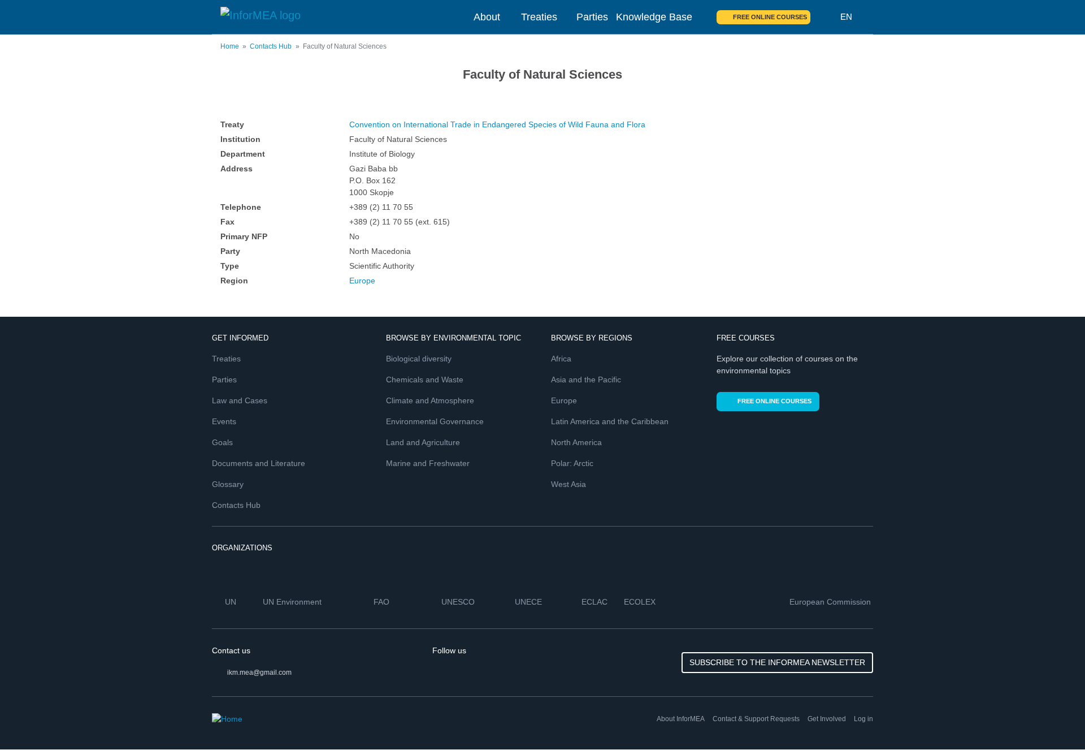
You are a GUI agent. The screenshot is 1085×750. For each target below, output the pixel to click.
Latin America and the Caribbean (610, 421)
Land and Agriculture (423, 442)
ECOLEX (641, 601)
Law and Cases (239, 400)
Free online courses (770, 17)
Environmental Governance (435, 421)
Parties (592, 17)
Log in (863, 719)
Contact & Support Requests (756, 719)
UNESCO (459, 601)
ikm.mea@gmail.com (259, 672)
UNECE (529, 601)
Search (825, 16)
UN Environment (293, 601)
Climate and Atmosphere (430, 400)
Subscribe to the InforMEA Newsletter (777, 662)
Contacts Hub (271, 46)
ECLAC (595, 601)
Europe (362, 280)
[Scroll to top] (1052, 717)
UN (231, 601)
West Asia (568, 484)
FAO (383, 601)
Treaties (539, 17)
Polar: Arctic (572, 463)
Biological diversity (419, 358)
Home (229, 46)
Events (224, 421)
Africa (561, 358)
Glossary (228, 484)
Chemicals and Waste (424, 379)
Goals (222, 442)
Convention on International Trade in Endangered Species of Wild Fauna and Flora (497, 124)
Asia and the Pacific (586, 379)
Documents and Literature (258, 463)
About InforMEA (681, 719)
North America (576, 442)
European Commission (831, 601)
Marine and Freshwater (428, 463)
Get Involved (827, 719)
